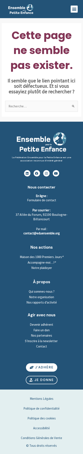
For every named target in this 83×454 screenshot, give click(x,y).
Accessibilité (41, 428)
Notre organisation (41, 297)
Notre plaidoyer (41, 268)
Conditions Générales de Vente (41, 438)
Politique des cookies (41, 418)
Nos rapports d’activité (41, 302)
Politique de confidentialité (41, 408)
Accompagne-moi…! (41, 262)
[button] (74, 9)
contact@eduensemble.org (41, 233)
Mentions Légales (41, 399)
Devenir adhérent (41, 325)
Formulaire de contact (41, 200)
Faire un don (41, 330)
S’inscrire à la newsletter (41, 341)
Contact (41, 346)
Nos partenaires (41, 335)
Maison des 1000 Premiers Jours (41, 257)
